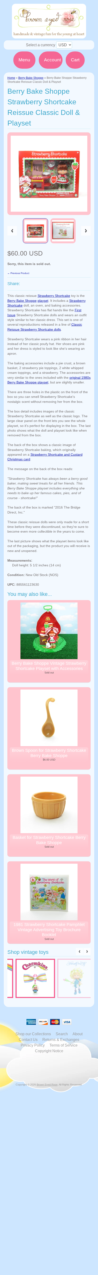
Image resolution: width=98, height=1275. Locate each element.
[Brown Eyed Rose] (49, 36)
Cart (75, 59)
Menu (24, 59)
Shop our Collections (33, 1034)
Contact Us (28, 1040)
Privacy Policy (33, 1045)
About (78, 1034)
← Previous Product (18, 273)
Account (52, 59)
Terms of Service (63, 1045)
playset (43, 301)
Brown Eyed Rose (47, 1084)
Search (62, 1034)
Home (11, 77)
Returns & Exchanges (60, 1040)
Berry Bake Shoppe (31, 77)
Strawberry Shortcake (54, 296)
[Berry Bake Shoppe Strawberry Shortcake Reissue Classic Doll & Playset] (35, 230)
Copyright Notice (49, 1051)
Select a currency (40, 45)
